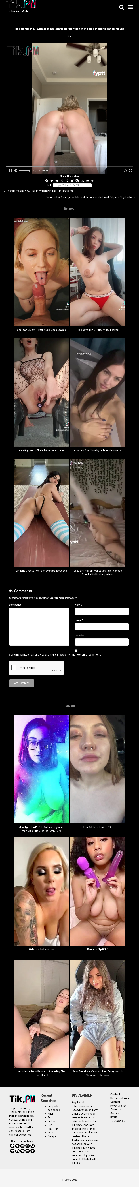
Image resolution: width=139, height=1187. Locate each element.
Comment (15, 605)
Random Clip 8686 (97, 949)
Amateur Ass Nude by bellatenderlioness (97, 450)
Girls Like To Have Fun (41, 949)
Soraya (52, 1136)
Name (79, 605)
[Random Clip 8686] (97, 944)
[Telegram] (72, 181)
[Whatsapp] (62, 181)
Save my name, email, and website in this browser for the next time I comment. (55, 654)
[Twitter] (52, 181)
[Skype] (77, 181)
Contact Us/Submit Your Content (119, 1098)
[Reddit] (57, 181)
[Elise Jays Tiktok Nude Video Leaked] (97, 325)
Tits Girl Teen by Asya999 (97, 827)
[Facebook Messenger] (47, 181)
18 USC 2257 (117, 1120)
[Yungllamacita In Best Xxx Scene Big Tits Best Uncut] (41, 1066)
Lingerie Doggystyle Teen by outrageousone (41, 570)
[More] (92, 181)
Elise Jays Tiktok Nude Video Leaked (98, 330)
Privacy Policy (118, 1105)
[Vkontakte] (82, 181)
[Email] (87, 181)
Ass (69, 36)
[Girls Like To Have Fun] (41, 944)
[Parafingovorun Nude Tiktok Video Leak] (41, 445)
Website (80, 635)
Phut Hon (53, 1128)
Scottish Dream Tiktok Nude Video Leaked (41, 330)
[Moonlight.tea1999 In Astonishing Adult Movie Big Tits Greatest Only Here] (41, 822)
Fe (49, 1117)
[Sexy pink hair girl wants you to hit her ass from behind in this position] (97, 566)
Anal (50, 1113)
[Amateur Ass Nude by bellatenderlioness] (97, 445)
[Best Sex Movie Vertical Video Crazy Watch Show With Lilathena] (97, 1066)
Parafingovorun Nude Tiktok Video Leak (41, 450)
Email (79, 620)
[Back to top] (127, 1176)
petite (51, 1121)
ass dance (54, 1109)
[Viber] (67, 181)
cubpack (53, 1106)
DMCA (113, 1117)
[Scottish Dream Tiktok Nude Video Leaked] (41, 325)
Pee (50, 1125)
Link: (49, 185)
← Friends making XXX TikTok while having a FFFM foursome (38, 190)
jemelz (52, 1132)
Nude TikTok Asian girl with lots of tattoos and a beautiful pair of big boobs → (90, 197)
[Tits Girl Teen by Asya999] (97, 822)
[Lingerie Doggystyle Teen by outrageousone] (41, 566)
